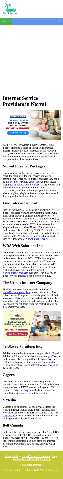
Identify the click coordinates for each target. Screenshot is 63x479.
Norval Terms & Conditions (36, 456)
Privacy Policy (12, 456)
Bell (51, 437)
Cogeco (28, 390)
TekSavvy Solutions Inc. (43, 362)
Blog (54, 456)
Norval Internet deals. (37, 238)
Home (6, 21)
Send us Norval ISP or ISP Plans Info (32, 459)
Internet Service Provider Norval (24, 184)
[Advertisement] (31, 60)
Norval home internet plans (16, 292)
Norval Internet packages (15, 272)
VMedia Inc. (9, 415)
